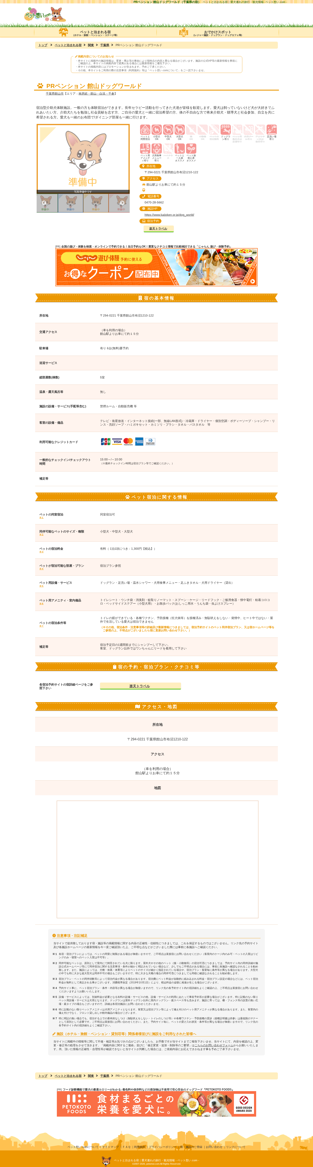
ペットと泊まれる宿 (95, 33)
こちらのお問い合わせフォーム (214, 1045)
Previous (44, 203)
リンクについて (236, 1147)
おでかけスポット (218, 33)
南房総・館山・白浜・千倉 (96, 93)
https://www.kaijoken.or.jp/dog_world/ (169, 214)
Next (122, 203)
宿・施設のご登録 (191, 1147)
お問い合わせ (214, 1147)
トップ (42, 45)
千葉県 (104, 45)
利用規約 (139, 1147)
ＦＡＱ (126, 1147)
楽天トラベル (158, 228)
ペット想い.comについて (163, 70)
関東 (91, 45)
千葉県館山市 (55, 93)
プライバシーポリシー (163, 1147)
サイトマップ (110, 1147)
